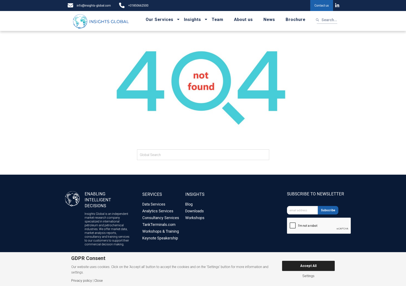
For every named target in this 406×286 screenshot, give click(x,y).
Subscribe (328, 210)
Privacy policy (81, 280)
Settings (308, 276)
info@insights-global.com (94, 5)
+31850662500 (138, 5)
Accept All (308, 266)
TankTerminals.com (159, 224)
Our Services (159, 19)
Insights (192, 19)
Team (217, 19)
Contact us (321, 5)
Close (98, 280)
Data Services (153, 204)
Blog (189, 204)
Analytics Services (157, 211)
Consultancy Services (160, 218)
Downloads (194, 211)
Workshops (194, 218)
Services (152, 194)
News (269, 19)
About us (243, 19)
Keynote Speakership (160, 238)
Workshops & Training (160, 231)
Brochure (295, 19)
